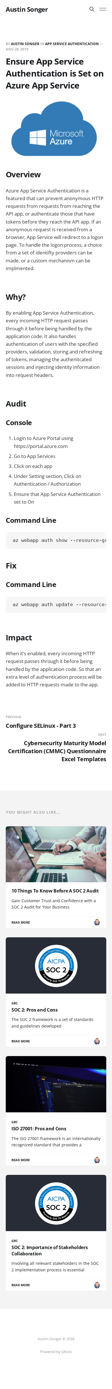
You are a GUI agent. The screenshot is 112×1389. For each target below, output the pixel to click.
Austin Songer (27, 9)
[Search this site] (92, 9)
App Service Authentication (72, 43)
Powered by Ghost (56, 1351)
